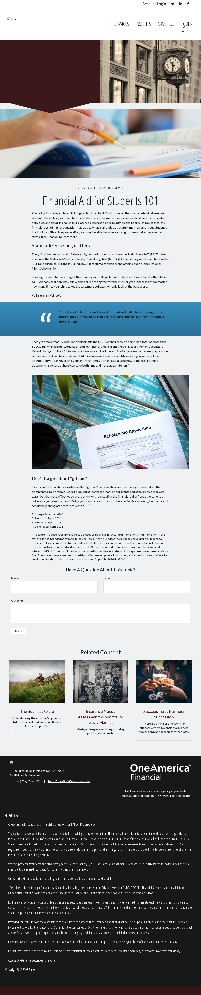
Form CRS (49, 960)
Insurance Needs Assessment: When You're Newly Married (100, 717)
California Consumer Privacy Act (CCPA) (123, 864)
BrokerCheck (87, 824)
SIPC (133, 887)
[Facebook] (188, 3)
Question (17, 600)
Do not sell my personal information (66, 869)
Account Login (154, 3)
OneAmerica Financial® (174, 795)
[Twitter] (172, 3)
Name (15, 578)
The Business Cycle (37, 711)
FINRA (126, 887)
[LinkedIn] (180, 3)
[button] (121, 24)
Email (107, 578)
